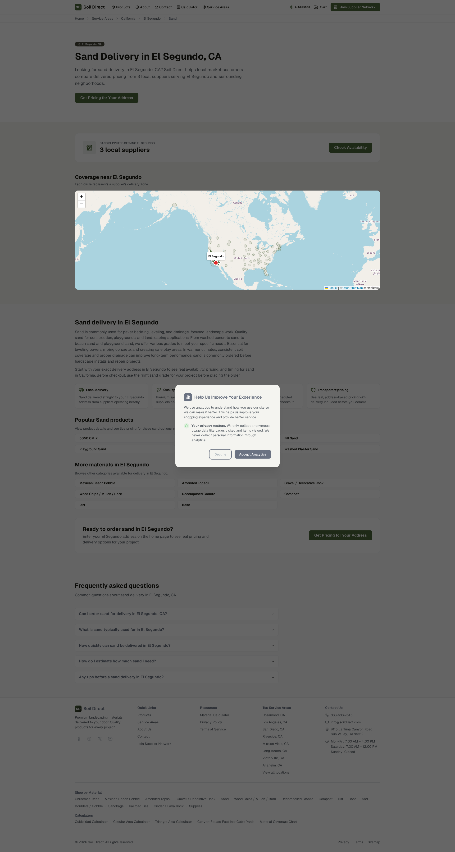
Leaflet (332, 288)
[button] (81, 196)
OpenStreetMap (352, 288)
